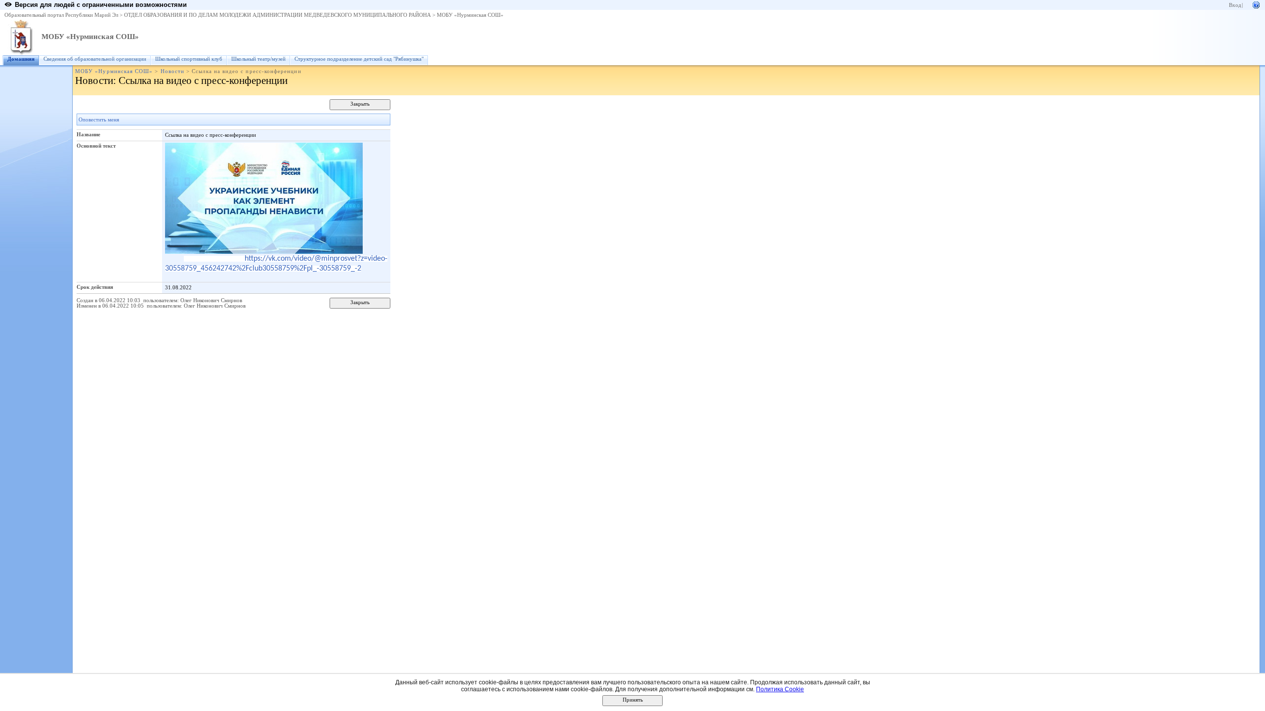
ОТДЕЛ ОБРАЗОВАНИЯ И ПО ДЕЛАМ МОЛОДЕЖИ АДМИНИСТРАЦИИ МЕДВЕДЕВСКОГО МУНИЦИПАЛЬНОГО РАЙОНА (277, 15)
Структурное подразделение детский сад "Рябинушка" (359, 59)
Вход (1235, 5)
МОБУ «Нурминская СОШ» (470, 15)
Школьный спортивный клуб (188, 59)
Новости (172, 71)
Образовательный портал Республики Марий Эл (61, 15)
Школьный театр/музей (258, 59)
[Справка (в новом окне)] (1256, 4)
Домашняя (21, 59)
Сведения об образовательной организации (94, 59)
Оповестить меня (99, 119)
